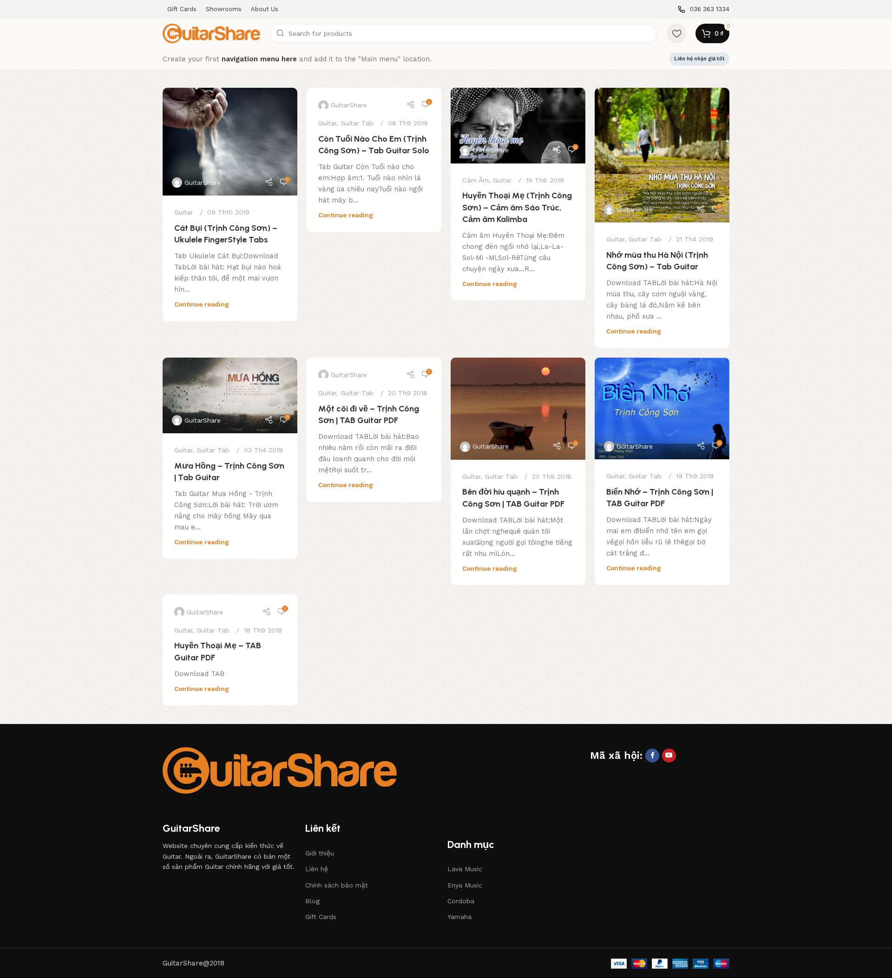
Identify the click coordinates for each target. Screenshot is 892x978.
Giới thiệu (319, 853)
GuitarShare (202, 182)
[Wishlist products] (676, 33)
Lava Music (464, 869)
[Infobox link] (703, 9)
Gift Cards (320, 916)
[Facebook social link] (652, 756)
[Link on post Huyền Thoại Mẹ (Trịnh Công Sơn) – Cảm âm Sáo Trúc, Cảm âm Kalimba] (518, 125)
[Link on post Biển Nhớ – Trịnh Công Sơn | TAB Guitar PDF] (662, 408)
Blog (312, 901)
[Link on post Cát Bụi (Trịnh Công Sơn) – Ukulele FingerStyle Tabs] (230, 142)
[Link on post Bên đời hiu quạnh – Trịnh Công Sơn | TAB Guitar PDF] (518, 409)
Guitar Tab (357, 123)
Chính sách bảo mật (336, 885)
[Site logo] (211, 33)
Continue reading (201, 304)
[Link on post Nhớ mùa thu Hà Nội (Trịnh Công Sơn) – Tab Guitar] (662, 155)
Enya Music (464, 885)
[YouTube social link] (669, 756)
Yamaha (459, 916)
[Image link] (280, 770)
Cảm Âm (475, 180)
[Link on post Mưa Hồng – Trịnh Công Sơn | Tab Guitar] (230, 395)
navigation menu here (259, 59)
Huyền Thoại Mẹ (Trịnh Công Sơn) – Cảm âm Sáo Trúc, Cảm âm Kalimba (517, 207)
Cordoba (460, 901)
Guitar (183, 212)
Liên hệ (316, 869)
